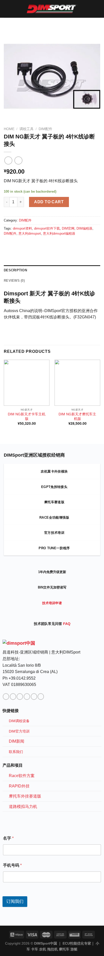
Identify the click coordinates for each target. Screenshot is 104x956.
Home (9, 129)
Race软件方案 (22, 776)
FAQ (66, 624)
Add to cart (49, 202)
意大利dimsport (29, 233)
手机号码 (12, 865)
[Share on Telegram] (25, 244)
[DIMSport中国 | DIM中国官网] (52, 9)
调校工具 (26, 129)
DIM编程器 (84, 228)
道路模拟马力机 (23, 806)
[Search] (98, 9)
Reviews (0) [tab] (14, 280)
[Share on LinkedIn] (19, 244)
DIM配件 (45, 129)
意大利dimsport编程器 (59, 233)
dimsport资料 (22, 228)
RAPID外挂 (19, 786)
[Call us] (27, 696)
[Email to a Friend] (13, 244)
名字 (8, 838)
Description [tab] (15, 270)
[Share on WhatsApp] (7, 244)
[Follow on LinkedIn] (34, 696)
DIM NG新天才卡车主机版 (26, 416)
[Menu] (7, 9)
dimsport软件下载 (47, 228)
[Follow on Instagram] (13, 696)
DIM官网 (68, 228)
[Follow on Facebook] (6, 696)
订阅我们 (14, 901)
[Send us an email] (20, 696)
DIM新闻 (16, 741)
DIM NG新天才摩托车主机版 (77, 416)
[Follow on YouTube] (41, 696)
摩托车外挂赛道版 (25, 796)
